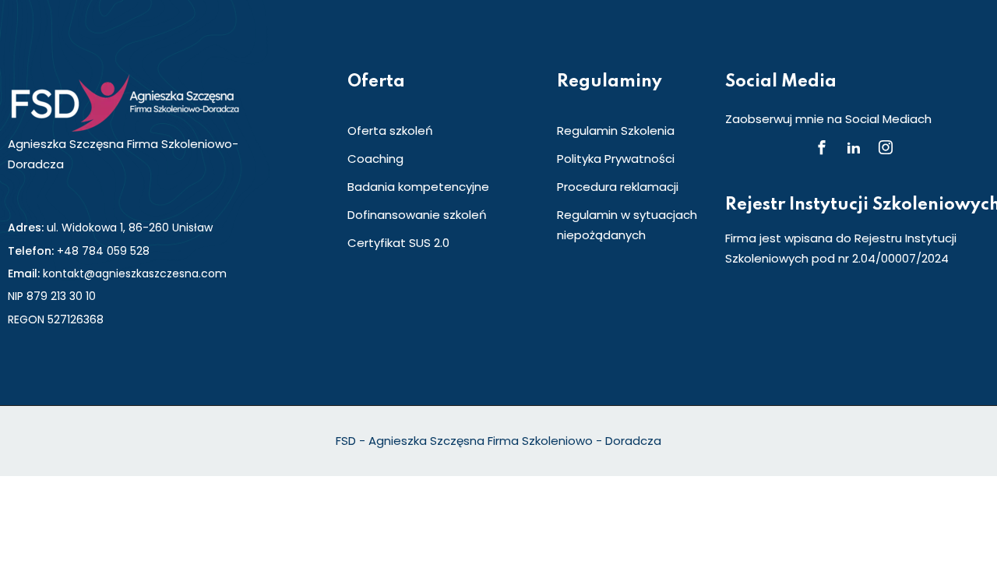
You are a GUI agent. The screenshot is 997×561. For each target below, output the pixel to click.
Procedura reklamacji (617, 186)
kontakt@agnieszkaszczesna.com (135, 273)
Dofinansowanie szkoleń (417, 214)
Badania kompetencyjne (418, 186)
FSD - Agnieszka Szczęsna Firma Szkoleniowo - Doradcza (498, 440)
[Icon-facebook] (822, 147)
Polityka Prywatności (616, 158)
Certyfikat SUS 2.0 (398, 243)
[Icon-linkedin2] (854, 147)
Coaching (375, 158)
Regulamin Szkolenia (616, 130)
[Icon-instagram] (886, 147)
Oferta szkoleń (390, 130)
